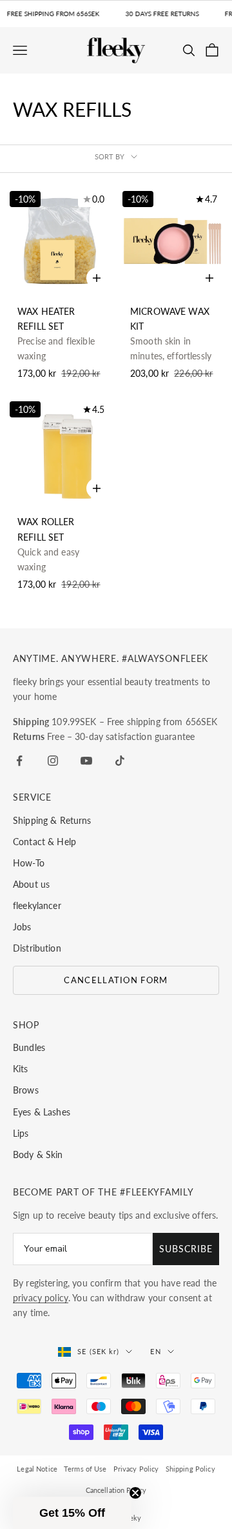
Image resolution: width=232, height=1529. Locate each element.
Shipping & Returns (52, 820)
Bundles (29, 1047)
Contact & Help (44, 841)
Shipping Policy (190, 1468)
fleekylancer (37, 905)
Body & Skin (38, 1154)
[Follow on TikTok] (119, 760)
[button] (72, 1513)
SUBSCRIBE (186, 1248)
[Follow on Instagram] (52, 760)
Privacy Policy (136, 1468)
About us (31, 884)
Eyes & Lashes (41, 1111)
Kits (20, 1068)
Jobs (22, 926)
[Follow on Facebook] (19, 760)
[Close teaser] (135, 1492)
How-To (28, 862)
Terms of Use (85, 1468)
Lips (21, 1133)
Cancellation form (116, 980)
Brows (26, 1089)
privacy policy (40, 1297)
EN (155, 1351)
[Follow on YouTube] (86, 760)
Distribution (37, 948)
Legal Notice (37, 1468)
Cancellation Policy (116, 1490)
